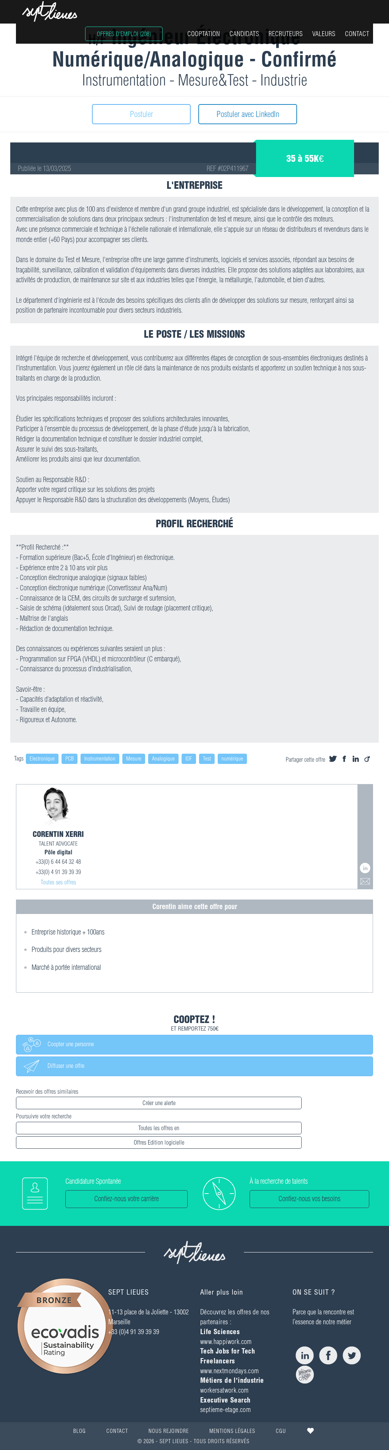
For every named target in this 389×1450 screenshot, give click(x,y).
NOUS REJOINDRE (169, 1431)
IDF (188, 758)
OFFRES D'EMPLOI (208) (124, 34)
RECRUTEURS (286, 34)
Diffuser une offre (62, 1066)
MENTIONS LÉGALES (232, 1431)
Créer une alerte (159, 1103)
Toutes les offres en (158, 1128)
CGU (281, 1431)
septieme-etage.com (225, 1409)
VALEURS (323, 34)
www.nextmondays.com (229, 1370)
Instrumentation (99, 758)
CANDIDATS (244, 34)
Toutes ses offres (58, 882)
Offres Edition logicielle (159, 1142)
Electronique (42, 758)
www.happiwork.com (226, 1341)
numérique (232, 758)
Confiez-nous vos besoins (309, 1198)
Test (207, 758)
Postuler (141, 114)
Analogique (163, 758)
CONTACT (357, 34)
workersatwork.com (224, 1390)
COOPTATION (203, 34)
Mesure (133, 758)
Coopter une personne (67, 1044)
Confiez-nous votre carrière (126, 1198)
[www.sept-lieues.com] (49, 11)
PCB (69, 758)
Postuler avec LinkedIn (248, 114)
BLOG (79, 1431)
